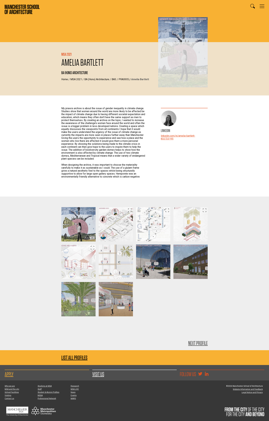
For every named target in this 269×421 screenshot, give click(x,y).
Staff (40, 389)
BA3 (114, 79)
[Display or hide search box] (252, 6)
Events (74, 395)
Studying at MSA (45, 386)
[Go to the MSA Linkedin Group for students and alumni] (207, 374)
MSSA (40, 395)
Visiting (8, 395)
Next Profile (198, 343)
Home (64, 79)
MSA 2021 (76, 79)
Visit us (98, 374)
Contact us (9, 398)
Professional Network (47, 398)
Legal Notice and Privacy (252, 392)
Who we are (10, 386)
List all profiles (74, 357)
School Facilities (12, 392)
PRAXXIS (124, 79)
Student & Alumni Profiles (48, 392)
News (73, 392)
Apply (9, 374)
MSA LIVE (75, 389)
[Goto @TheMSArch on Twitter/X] (200, 374)
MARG (73, 398)
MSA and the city (12, 389)
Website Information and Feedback (248, 389)
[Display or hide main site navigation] (262, 6)
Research (75, 386)
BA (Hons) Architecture (96, 79)
